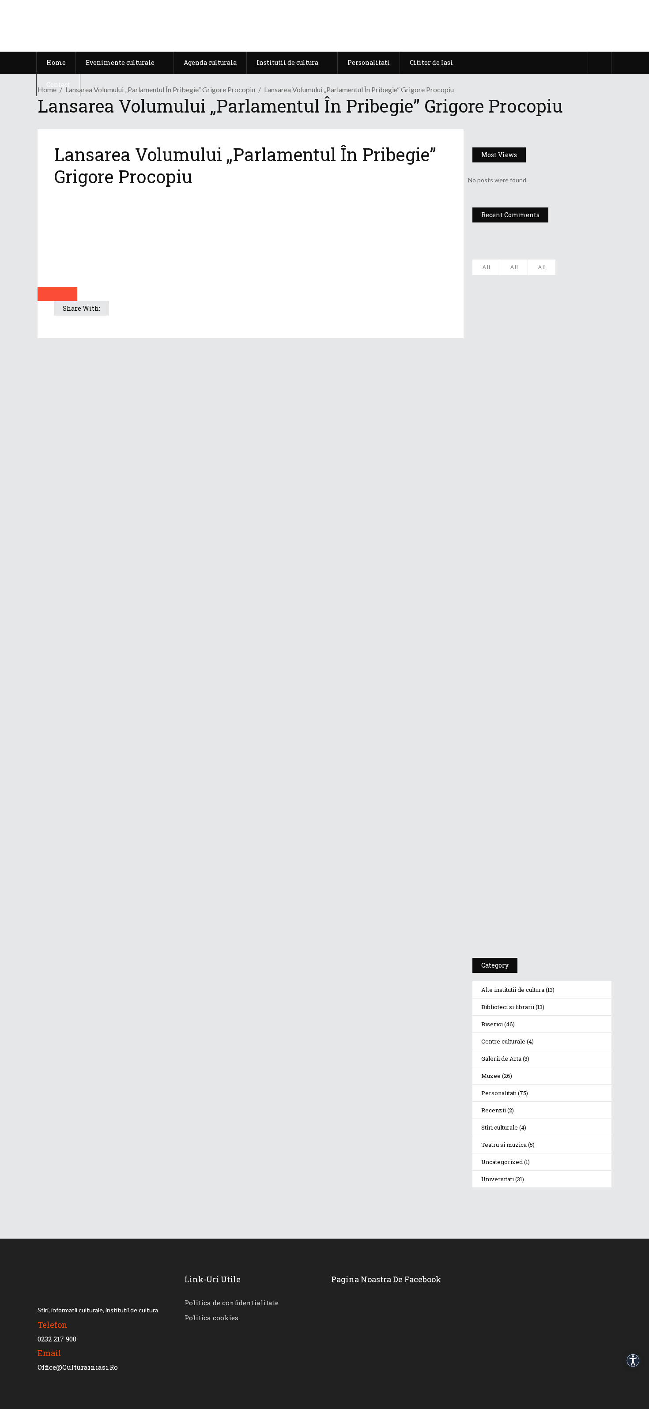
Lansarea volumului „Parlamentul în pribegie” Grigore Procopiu (160, 89)
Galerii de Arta (501, 1058)
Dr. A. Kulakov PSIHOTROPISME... (566, 421)
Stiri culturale (499, 1127)
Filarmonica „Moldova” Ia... (560, 287)
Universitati (497, 1179)
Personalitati (499, 1093)
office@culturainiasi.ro (78, 1367)
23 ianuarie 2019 (567, 482)
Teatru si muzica (504, 1145)
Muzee (491, 1076)
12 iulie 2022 (562, 347)
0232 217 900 (57, 1338)
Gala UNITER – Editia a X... (561, 330)
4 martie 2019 (564, 400)
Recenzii (493, 1110)
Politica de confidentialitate (232, 1302)
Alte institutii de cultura (512, 990)
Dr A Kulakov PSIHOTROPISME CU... (564, 378)
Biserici (492, 1024)
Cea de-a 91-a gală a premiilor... (567, 465)
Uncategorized (502, 1162)
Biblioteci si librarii (507, 1007)
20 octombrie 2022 (570, 304)
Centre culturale (503, 1041)
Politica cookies (211, 1317)
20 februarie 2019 (568, 438)
